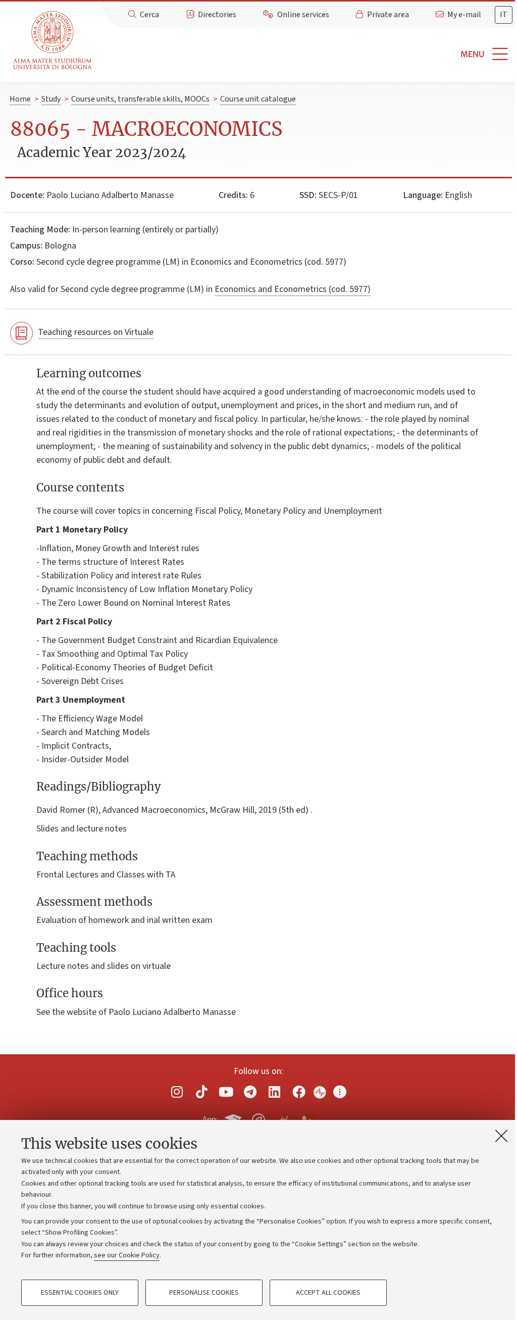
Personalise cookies (204, 1293)
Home (20, 99)
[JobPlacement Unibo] (283, 1118)
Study (51, 99)
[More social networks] (340, 1092)
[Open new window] (177, 1092)
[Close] (501, 1136)
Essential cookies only (80, 1293)
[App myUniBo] (234, 1118)
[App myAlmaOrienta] (258, 1118)
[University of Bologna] (53, 41)
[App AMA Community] (307, 1119)
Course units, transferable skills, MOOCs (140, 99)
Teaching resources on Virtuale (95, 332)
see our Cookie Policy (127, 1255)
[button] (306, 54)
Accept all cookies (328, 1293)
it (503, 14)
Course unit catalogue (258, 99)
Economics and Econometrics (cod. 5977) (293, 289)
